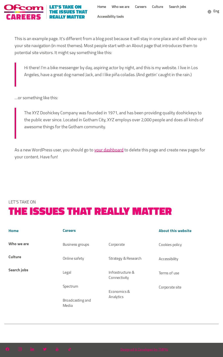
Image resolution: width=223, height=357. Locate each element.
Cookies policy (170, 245)
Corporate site (170, 288)
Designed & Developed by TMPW (144, 350)
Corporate (117, 245)
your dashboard (108, 150)
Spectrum (70, 287)
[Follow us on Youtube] (57, 349)
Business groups (76, 245)
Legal (67, 273)
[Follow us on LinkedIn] (32, 349)
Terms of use (169, 273)
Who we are (120, 7)
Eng (203, 349)
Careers (140, 7)
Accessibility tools (110, 17)
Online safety (73, 259)
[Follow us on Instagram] (20, 349)
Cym (213, 349)
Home (101, 7)
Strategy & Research (125, 259)
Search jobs (177, 7)
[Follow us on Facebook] (7, 349)
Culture (157, 7)
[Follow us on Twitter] (44, 349)
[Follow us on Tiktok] (69, 349)
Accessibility (168, 259)
